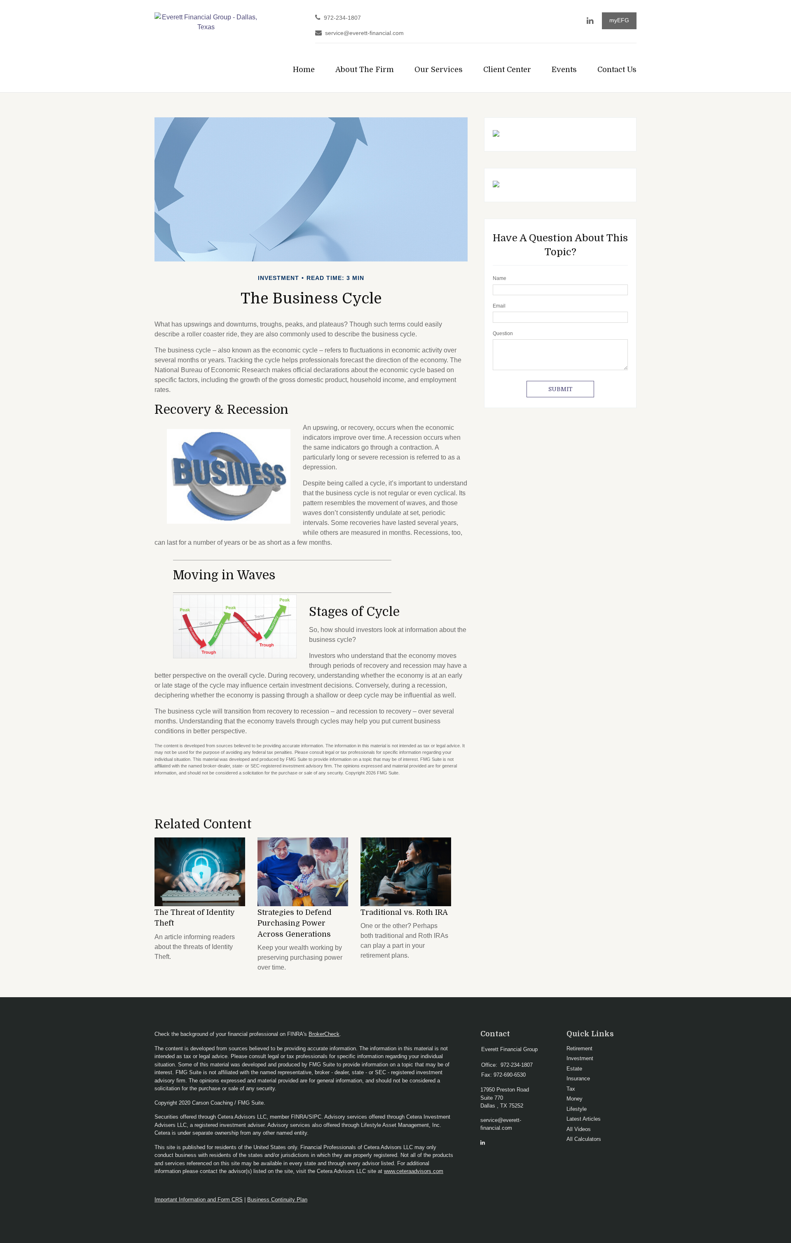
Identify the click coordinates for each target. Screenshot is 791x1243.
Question (503, 333)
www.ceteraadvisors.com (413, 1171)
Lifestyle (576, 1109)
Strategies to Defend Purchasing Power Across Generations (294, 923)
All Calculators (583, 1139)
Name (499, 278)
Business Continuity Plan (277, 1199)
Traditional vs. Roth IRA (404, 912)
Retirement (579, 1048)
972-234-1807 (342, 18)
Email (499, 306)
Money (574, 1099)
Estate (574, 1069)
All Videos (578, 1129)
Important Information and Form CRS (198, 1199)
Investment (579, 1058)
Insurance (578, 1078)
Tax (570, 1089)
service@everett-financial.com (364, 33)
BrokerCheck (324, 1034)
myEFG (619, 20)
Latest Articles (583, 1119)
